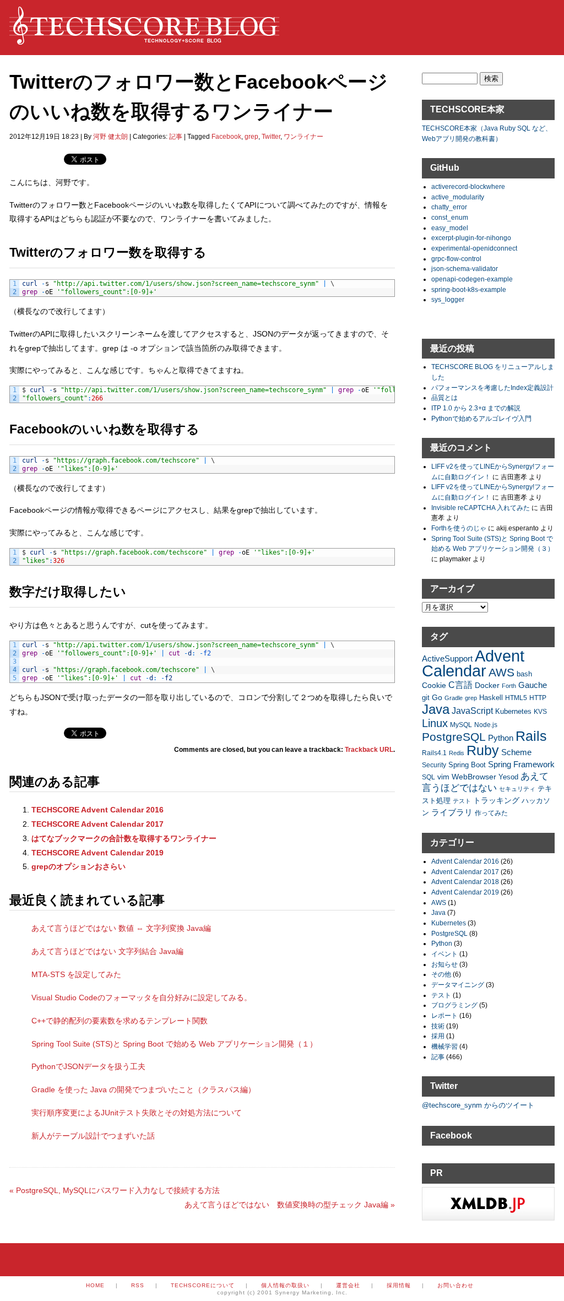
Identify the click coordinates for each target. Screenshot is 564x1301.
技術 (437, 1025)
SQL (428, 776)
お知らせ (444, 964)
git (426, 698)
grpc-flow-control (456, 258)
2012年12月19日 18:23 (44, 136)
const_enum (449, 217)
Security (434, 764)
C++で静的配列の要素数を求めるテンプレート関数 (119, 1020)
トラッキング (496, 800)
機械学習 (444, 1046)
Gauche (532, 685)
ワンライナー (303, 136)
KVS (540, 711)
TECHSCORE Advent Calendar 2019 (97, 852)
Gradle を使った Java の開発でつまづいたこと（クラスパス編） (143, 1089)
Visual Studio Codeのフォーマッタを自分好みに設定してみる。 (141, 997)
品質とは (444, 397)
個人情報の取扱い (285, 1285)
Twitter (271, 136)
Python (500, 737)
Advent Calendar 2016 (465, 861)
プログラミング (454, 1005)
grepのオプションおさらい (78, 866)
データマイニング (457, 984)
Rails (531, 736)
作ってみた (491, 812)
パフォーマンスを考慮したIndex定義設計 (492, 387)
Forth (509, 685)
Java (435, 709)
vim (443, 776)
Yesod (508, 777)
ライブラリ (452, 812)
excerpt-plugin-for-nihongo (471, 237)
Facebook (226, 136)
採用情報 (399, 1285)
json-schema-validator (464, 268)
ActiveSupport (447, 658)
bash (524, 674)
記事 (175, 136)
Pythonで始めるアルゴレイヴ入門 (481, 418)
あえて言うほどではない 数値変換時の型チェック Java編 (290, 1204)
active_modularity (457, 196)
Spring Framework (521, 764)
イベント (444, 953)
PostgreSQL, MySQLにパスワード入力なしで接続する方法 (114, 1190)
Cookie (434, 685)
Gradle (453, 698)
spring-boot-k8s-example (468, 289)
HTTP (537, 697)
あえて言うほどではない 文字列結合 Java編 (107, 951)
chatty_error (449, 206)
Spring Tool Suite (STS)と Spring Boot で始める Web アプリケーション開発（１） (174, 1043)
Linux (435, 723)
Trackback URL (369, 749)
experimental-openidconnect (474, 248)
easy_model (449, 227)
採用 (437, 1035)
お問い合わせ (455, 1285)
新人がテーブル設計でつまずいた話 (93, 1135)
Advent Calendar (473, 663)
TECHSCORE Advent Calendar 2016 (97, 809)
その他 (441, 974)
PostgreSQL (454, 736)
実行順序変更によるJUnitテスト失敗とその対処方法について (136, 1112)
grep (251, 136)
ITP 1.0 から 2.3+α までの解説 (475, 407)
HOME (95, 1285)
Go (437, 697)
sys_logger (447, 299)
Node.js (485, 724)
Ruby (483, 750)
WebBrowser (474, 776)
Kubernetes (513, 711)
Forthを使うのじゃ (458, 528)
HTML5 (516, 697)
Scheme (516, 752)
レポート (444, 1015)
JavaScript (472, 710)
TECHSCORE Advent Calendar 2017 (97, 824)
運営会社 (348, 1285)
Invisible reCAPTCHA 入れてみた (480, 507)
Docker (487, 685)
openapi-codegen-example (472, 279)
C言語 (460, 685)
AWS (501, 672)
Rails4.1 (434, 752)
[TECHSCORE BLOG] (144, 39)
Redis (456, 753)
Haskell (491, 697)
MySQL (461, 724)
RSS (137, 1285)
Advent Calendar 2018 (465, 881)
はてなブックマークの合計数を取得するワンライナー (123, 838)
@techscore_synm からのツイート (478, 1105)
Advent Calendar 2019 (465, 892)
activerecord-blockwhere (468, 186)
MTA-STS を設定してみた (76, 974)
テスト (462, 801)
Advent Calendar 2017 (465, 871)
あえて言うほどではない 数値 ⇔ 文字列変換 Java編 (121, 928)
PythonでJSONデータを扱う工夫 (88, 1066)
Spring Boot (467, 765)
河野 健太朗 (110, 136)
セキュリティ (517, 788)
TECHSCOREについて (203, 1285)
